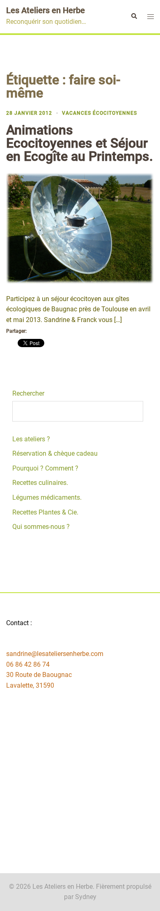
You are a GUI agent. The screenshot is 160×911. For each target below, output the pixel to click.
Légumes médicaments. (47, 497)
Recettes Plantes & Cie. (45, 512)
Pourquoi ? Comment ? (45, 468)
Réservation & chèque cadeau (55, 453)
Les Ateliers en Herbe (45, 10)
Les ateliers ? (31, 439)
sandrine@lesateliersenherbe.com (54, 654)
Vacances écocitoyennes (99, 113)
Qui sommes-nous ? (41, 527)
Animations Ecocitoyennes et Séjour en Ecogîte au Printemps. (79, 143)
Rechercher (28, 393)
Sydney (85, 897)
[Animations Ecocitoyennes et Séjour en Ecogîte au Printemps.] (80, 228)
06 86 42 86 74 (28, 664)
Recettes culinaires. (40, 483)
